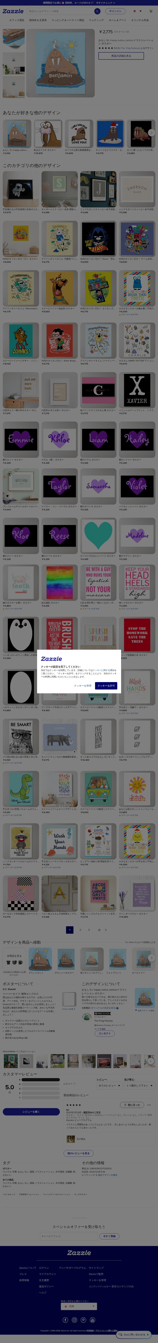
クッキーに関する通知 (103, 670)
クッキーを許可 (106, 685)
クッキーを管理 (82, 685)
